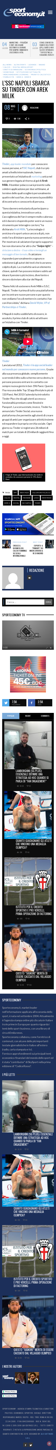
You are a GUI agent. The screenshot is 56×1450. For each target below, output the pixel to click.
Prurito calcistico (41, 74)
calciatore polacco (41, 492)
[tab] (10, 716)
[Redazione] (8, 1378)
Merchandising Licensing (16, 74)
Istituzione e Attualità (28, 72)
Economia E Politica (35, 70)
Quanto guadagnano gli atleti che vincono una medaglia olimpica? (34, 844)
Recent (28, 715)
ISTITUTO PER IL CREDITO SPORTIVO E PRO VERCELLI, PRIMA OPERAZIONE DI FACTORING (33, 910)
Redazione (34, 107)
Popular (10, 715)
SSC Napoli (26, 503)
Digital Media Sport (23, 67)
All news (7, 65)
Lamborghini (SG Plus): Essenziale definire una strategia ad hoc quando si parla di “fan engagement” (32, 776)
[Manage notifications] (49, 1443)
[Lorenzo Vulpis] (33, 1378)
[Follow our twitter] (5, 702)
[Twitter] (30, 1445)
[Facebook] (25, 1445)
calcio (7, 498)
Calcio (6, 67)
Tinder (37, 503)
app (15, 492)
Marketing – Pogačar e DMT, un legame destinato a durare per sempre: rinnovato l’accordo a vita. (18, 47)
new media (47, 498)
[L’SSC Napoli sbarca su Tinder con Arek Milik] (28, 142)
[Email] (29, 577)
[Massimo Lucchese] (20, 1378)
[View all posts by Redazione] (25, 108)
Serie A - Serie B (24, 77)
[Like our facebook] (31, 702)
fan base (27, 498)
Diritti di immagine (13, 70)
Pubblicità (8, 77)
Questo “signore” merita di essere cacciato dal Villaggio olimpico (33, 976)
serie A (7, 503)
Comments (45, 715)
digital (16, 498)
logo (36, 498)
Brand (42, 65)
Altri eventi (20, 65)
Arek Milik (24, 492)
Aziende (32, 65)
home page (8, 72)
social (16, 503)
